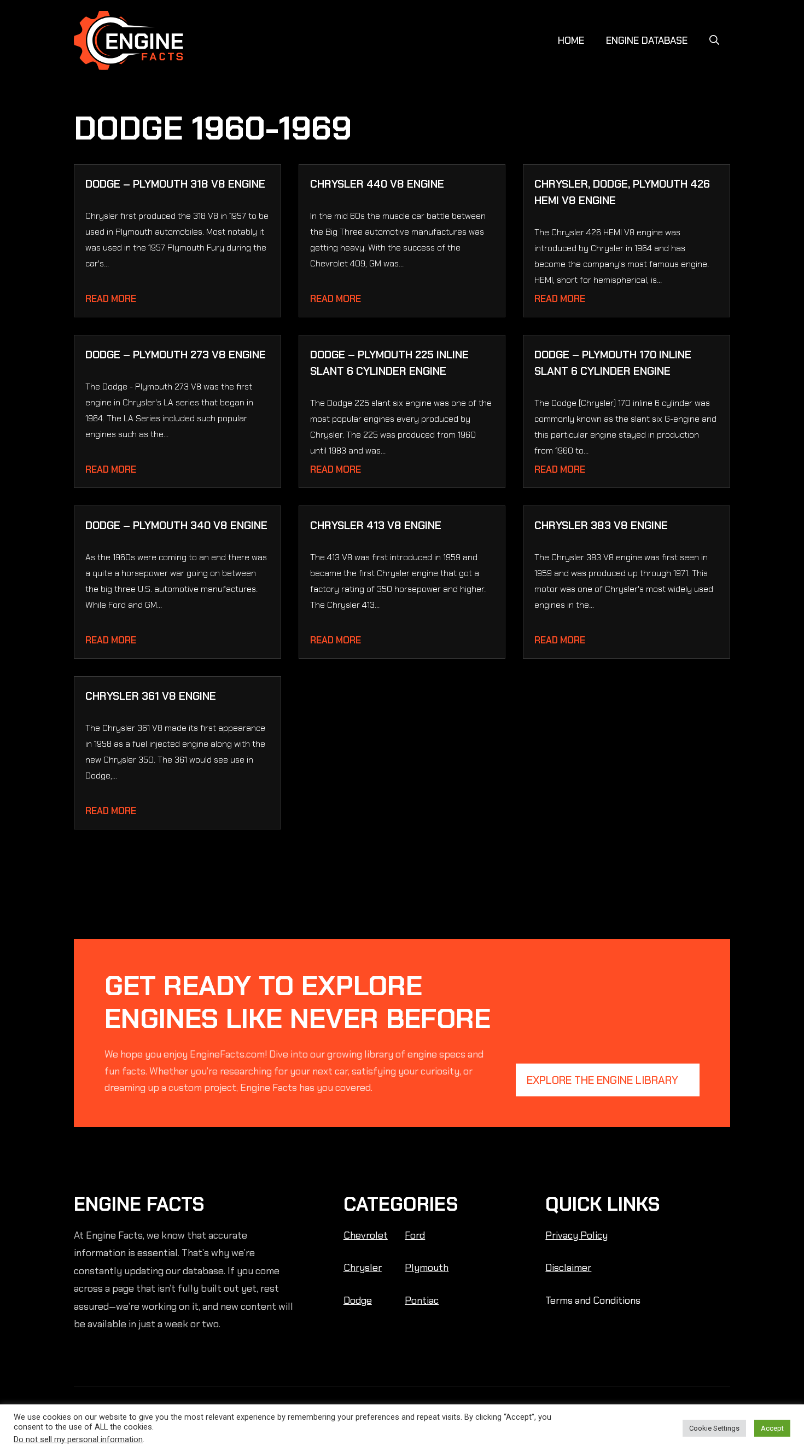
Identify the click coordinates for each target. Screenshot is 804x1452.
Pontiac (422, 1300)
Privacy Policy (576, 1235)
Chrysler (362, 1267)
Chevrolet (365, 1235)
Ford (415, 1235)
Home (571, 40)
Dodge (357, 1300)
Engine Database (647, 40)
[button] (714, 40)
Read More (110, 299)
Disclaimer (568, 1267)
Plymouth (426, 1267)
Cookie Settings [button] (714, 1428)
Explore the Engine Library (602, 1080)
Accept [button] (772, 1428)
